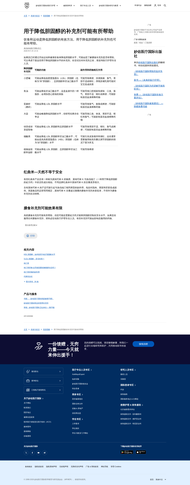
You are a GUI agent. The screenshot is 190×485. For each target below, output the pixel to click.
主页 (25, 16)
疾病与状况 (35, 16)
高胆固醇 (46, 16)
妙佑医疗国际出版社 (148, 62)
